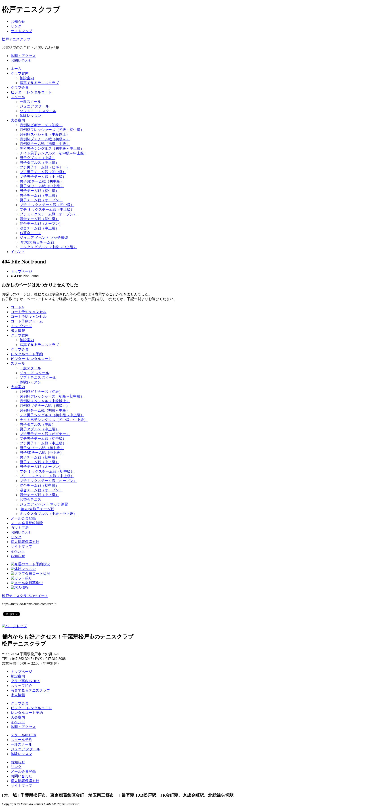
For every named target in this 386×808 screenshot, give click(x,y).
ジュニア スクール (34, 106)
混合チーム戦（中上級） (39, 228)
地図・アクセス (23, 727)
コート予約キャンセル (28, 312)
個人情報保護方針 (25, 542)
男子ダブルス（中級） (37, 158)
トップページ (21, 271)
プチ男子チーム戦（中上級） (43, 177)
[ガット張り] (21, 578)
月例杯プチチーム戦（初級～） (45, 139)
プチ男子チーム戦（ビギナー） (45, 167)
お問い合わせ (21, 532)
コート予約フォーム (27, 321)
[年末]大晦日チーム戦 (37, 242)
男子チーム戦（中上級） (39, 195)
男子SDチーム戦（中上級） (42, 186)
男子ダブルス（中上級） (39, 162)
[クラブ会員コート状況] (30, 573)
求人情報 (18, 330)
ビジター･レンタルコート (31, 359)
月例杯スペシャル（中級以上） (45, 134)
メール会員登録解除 (27, 523)
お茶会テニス (30, 233)
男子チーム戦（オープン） (41, 200)
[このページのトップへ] (14, 626)
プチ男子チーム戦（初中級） (43, 172)
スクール (18, 363)
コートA (17, 307)
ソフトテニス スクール (38, 111)
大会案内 (18, 387)
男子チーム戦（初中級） (39, 191)
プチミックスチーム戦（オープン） (48, 214)
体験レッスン (30, 116)
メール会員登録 (23, 518)
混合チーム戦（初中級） (39, 219)
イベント (18, 551)
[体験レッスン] (23, 569)
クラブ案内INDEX (25, 681)
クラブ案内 (20, 335)
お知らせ (18, 21)
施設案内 (27, 78)
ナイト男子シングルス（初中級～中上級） (54, 153)
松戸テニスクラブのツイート (25, 596)
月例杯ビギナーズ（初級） (41, 125)
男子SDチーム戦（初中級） (42, 181)
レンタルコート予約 (27, 354)
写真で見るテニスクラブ (39, 83)
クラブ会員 (20, 349)
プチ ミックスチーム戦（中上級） (47, 209)
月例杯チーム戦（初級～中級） (45, 144)
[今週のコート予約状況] (30, 564)
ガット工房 (20, 528)
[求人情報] (20, 587)
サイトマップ (21, 31)
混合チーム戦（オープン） (41, 223)
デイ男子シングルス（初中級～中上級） (52, 148)
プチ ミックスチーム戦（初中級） (47, 205)
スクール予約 (21, 740)
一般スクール (30, 101)
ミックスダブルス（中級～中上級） (48, 247)
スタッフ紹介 (21, 686)
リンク (16, 26)
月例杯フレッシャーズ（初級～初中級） (52, 130)
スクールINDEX (23, 735)
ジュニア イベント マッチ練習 (44, 238)
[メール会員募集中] (27, 583)
